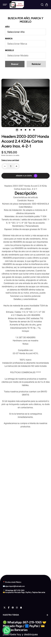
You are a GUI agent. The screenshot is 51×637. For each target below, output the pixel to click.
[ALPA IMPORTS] (17, 4)
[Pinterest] (12, 607)
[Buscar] (42, 4)
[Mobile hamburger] (5, 5)
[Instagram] (17, 607)
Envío (3, 155)
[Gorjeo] (4, 607)
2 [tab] (21, 130)
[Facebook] (8, 607)
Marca (8, 38)
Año (7, 26)
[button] (46, 4)
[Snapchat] (21, 607)
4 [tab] (29, 130)
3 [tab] (25, 130)
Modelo (9, 50)
